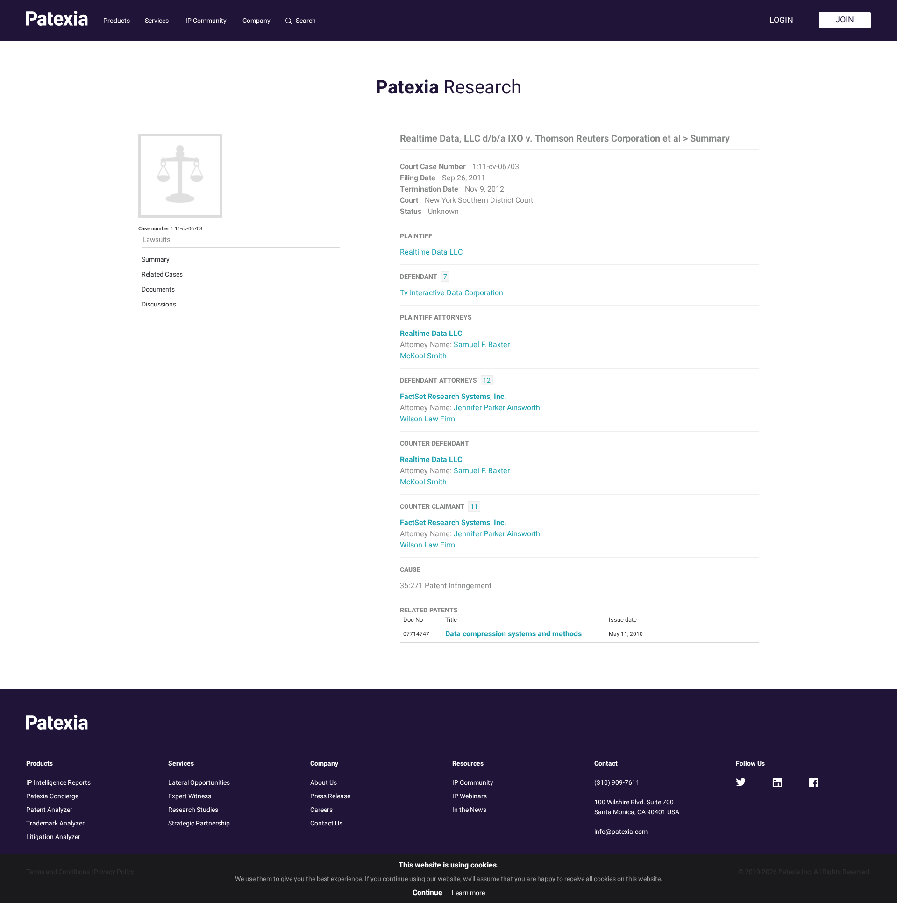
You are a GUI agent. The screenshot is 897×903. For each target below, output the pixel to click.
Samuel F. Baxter (482, 344)
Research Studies (193, 810)
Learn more (468, 893)
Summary (156, 259)
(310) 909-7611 (617, 783)
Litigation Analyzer (53, 837)
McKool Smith (423, 356)
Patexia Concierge (52, 796)
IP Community (206, 21)
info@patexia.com (621, 832)
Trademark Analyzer (55, 823)
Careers (321, 810)
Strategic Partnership (199, 823)
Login (781, 20)
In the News (469, 810)
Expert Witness (189, 796)
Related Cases (162, 274)
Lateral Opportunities (199, 783)
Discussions (159, 304)
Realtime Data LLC (431, 252)
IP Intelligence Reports (58, 783)
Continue (427, 892)
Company (256, 21)
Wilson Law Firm (427, 419)
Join (844, 20)
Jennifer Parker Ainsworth (497, 407)
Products (116, 21)
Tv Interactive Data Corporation (451, 293)
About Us (323, 783)
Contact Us (326, 823)
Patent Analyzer (49, 810)
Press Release (330, 796)
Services (157, 21)
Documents (158, 289)
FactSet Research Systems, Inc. (453, 396)
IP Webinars (469, 796)
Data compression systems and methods (513, 634)
